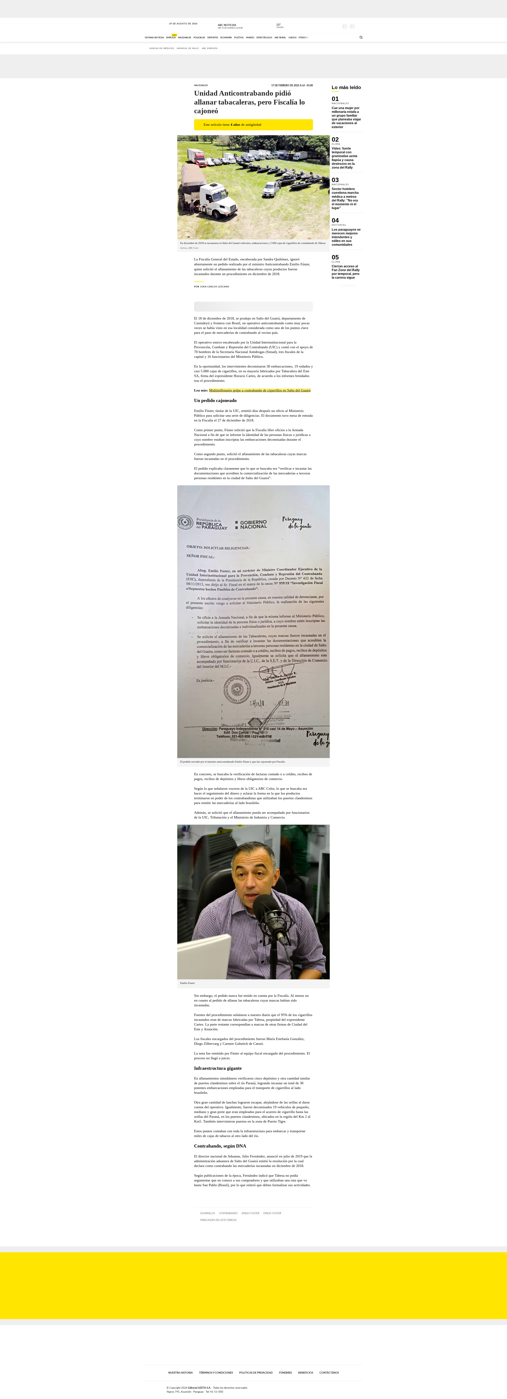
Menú (359, 25)
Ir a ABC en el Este (180, 27)
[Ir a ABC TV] (322, 37)
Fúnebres (285, 1373)
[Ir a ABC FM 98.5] (349, 37)
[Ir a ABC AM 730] (333, 37)
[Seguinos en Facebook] (319, 25)
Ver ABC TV (237, 26)
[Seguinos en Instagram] (337, 25)
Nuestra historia (180, 1373)
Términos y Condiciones (216, 1373)
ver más (278, 26)
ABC (156, 25)
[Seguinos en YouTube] (331, 25)
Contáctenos (329, 1373)
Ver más (347, 114)
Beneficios (305, 1373)
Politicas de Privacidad (256, 1373)
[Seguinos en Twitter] (325, 25)
